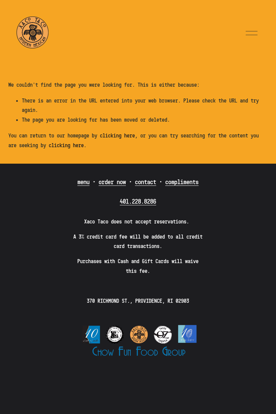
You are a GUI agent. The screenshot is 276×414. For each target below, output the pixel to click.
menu (83, 182)
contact (145, 182)
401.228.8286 (138, 201)
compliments (182, 182)
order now (112, 182)
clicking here (117, 135)
